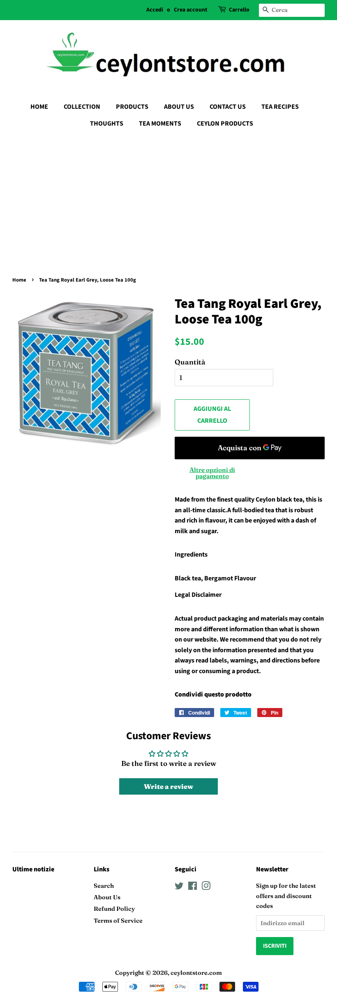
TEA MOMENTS (160, 123)
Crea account (190, 10)
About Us (107, 897)
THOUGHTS (106, 123)
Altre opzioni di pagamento (212, 473)
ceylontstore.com (196, 972)
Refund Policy (114, 908)
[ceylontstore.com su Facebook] (192, 887)
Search (104, 885)
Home (19, 280)
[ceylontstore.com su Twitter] (179, 887)
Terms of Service (118, 920)
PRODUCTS (132, 106)
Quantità (190, 361)
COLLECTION (82, 106)
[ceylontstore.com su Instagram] (205, 887)
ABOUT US (179, 106)
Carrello (239, 10)
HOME (39, 106)
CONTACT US (228, 106)
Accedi (154, 10)
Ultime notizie (33, 869)
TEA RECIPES (280, 106)
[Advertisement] (168, 195)
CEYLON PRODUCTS (225, 123)
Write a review (168, 786)
